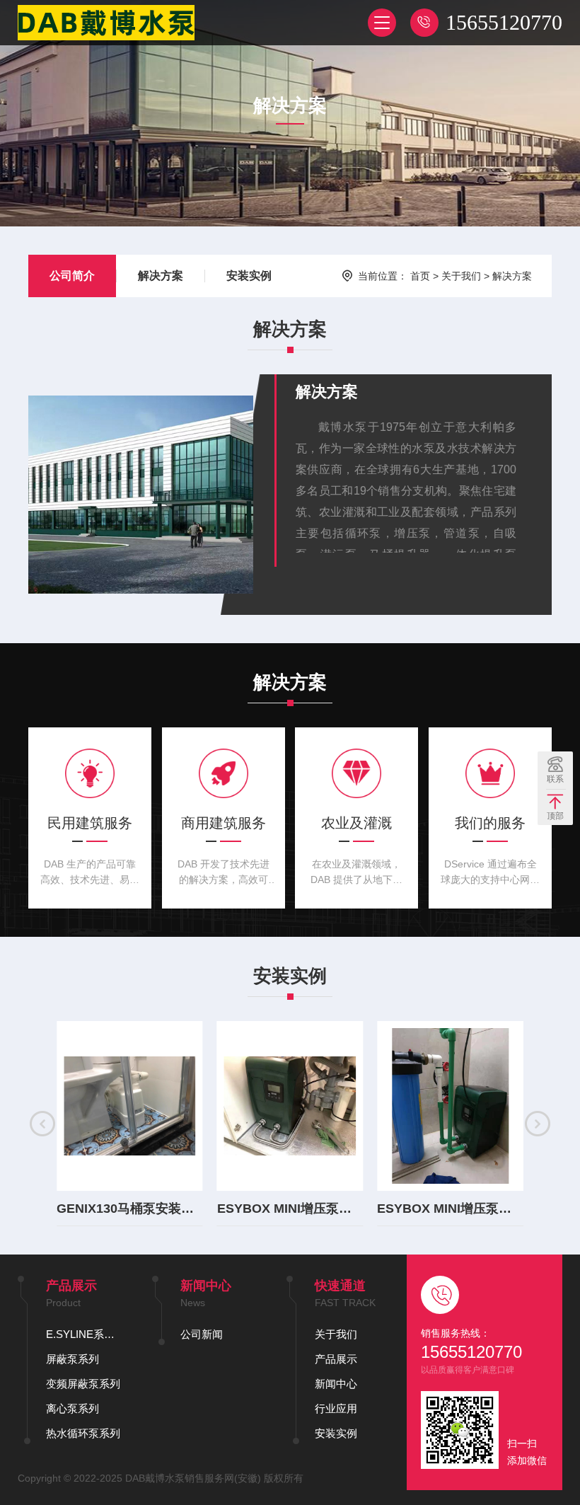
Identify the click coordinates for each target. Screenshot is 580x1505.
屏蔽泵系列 (72, 1359)
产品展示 (336, 1359)
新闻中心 (336, 1384)
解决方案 (160, 276)
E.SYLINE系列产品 (85, 1334)
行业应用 (336, 1408)
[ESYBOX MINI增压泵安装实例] (290, 1106)
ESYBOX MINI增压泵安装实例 (290, 1208)
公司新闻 (201, 1334)
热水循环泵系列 (83, 1433)
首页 (420, 276)
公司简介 (72, 276)
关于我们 (461, 276)
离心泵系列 (72, 1408)
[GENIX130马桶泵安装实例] (130, 1106)
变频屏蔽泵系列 (83, 1384)
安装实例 (249, 276)
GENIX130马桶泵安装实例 (130, 1208)
